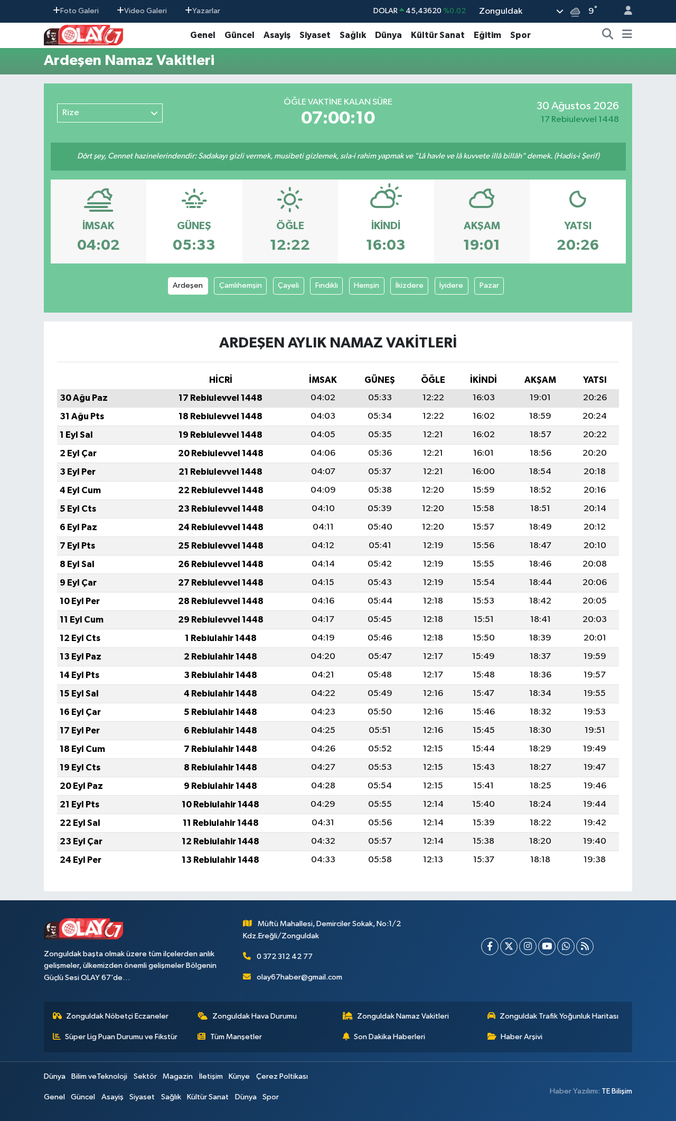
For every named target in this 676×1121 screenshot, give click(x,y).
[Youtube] (547, 946)
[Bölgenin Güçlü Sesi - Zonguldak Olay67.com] (83, 34)
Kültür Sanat (438, 35)
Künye (239, 1076)
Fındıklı (326, 285)
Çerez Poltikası (282, 1076)
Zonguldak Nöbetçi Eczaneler (117, 1016)
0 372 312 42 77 (285, 956)
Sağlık (353, 35)
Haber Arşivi (521, 1037)
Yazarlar (206, 11)
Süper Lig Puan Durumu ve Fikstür (121, 1037)
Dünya (388, 35)
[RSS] (585, 946)
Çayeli (288, 285)
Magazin (178, 1076)
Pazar (489, 285)
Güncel (239, 35)
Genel (202, 35)
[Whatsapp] (566, 946)
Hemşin (366, 285)
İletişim (211, 1076)
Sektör (145, 1076)
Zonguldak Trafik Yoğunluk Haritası (559, 1016)
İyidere (451, 285)
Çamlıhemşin (240, 285)
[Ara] (608, 35)
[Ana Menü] (627, 35)
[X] (509, 946)
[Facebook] (490, 946)
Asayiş (277, 35)
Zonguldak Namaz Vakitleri (403, 1016)
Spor (520, 35)
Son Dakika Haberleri (389, 1037)
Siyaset (315, 35)
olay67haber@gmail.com (299, 977)
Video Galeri (145, 11)
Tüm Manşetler (236, 1037)
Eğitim (487, 35)
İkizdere (410, 285)
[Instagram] (528, 946)
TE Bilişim (617, 1091)
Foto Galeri (79, 11)
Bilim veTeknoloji (99, 1076)
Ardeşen (188, 285)
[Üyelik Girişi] (623, 11)
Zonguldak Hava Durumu (254, 1016)
